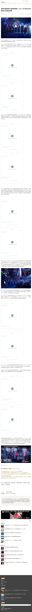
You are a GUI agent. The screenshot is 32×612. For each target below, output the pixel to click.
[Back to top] (29, 609)
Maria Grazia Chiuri (7, 482)
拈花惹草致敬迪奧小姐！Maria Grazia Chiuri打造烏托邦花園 (12, 471)
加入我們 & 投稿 (3, 585)
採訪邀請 (2, 583)
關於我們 (2, 580)
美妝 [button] (12, 3)
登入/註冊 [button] (26, 3)
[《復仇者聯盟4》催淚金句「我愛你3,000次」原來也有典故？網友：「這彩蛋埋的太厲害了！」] (2, 563)
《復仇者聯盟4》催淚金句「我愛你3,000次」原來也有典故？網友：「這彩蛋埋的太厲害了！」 (16, 562)
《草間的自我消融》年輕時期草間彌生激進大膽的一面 (11, 547)
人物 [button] (22, 3)
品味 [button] (15, 3)
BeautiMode (24, 14)
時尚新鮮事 (3, 13)
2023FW (28, 482)
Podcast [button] (18, 3)
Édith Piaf (3, 484)
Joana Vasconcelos (19, 482)
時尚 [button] (6, 3)
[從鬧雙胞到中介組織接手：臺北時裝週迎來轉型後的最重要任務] (2, 537)
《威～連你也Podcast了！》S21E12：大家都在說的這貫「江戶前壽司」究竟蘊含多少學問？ (16, 525)
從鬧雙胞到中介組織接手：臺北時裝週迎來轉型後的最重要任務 (12, 536)
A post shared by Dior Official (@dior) (12, 109)
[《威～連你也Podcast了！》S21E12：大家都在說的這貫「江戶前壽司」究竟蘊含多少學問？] (2, 591)
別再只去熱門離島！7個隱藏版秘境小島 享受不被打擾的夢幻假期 (12, 532)
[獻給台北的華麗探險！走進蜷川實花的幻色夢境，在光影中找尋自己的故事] (2, 555)
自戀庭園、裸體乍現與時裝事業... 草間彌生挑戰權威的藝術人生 (12, 558)
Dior (2, 482)
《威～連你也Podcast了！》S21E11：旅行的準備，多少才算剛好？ (13, 540)
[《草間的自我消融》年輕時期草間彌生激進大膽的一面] (2, 548)
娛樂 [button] (9, 3)
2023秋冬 (24, 482)
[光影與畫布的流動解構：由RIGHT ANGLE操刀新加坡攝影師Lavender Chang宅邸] (2, 529)
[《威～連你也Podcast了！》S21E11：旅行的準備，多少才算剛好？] (2, 541)
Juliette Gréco (8, 484)
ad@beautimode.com (16, 468)
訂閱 (29, 520)
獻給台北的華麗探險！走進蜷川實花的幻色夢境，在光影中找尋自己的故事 (14, 554)
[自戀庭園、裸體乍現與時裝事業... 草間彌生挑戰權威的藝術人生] (2, 559)
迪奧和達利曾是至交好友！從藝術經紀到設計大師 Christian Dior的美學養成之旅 (15, 472)
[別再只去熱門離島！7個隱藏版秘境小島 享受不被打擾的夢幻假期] (2, 533)
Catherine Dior (13, 482)
